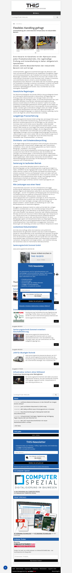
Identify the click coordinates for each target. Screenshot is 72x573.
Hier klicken (37, 296)
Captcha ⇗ (45, 297)
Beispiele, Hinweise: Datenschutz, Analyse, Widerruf (34, 306)
